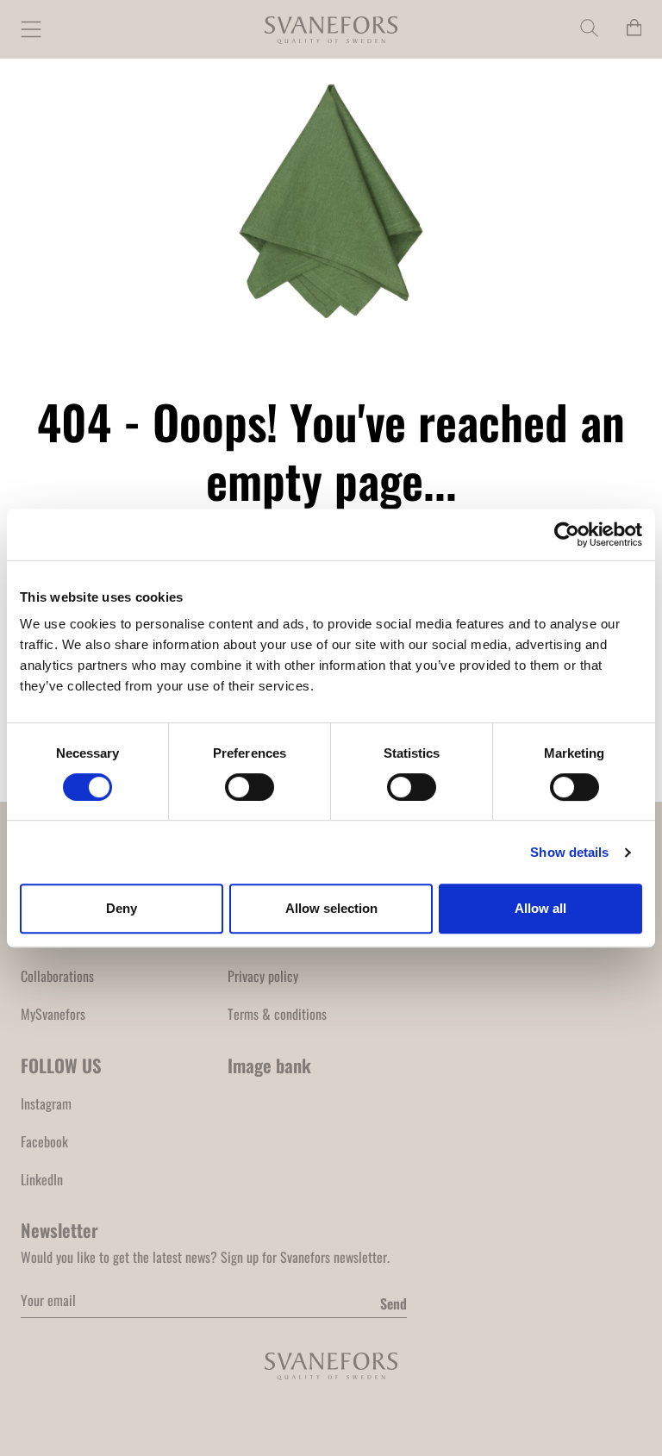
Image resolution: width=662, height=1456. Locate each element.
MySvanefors (53, 1013)
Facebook (44, 1141)
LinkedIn (42, 1179)
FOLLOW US (61, 1065)
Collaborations (57, 975)
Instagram (46, 1103)
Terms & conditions (277, 1013)
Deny (121, 908)
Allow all (540, 908)
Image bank (269, 1065)
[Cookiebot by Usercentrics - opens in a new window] (566, 534)
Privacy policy (263, 975)
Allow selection (331, 908)
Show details (569, 852)
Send (393, 1303)
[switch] (249, 787)
